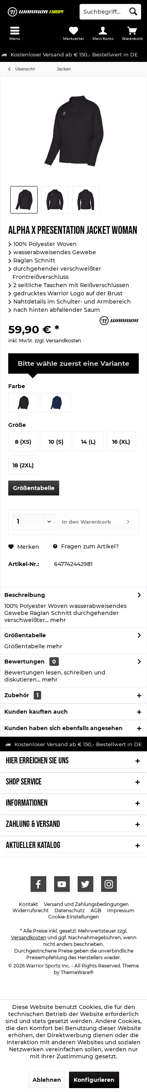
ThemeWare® (77, 972)
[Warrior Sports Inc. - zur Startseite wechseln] (37, 12)
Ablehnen (47, 1079)
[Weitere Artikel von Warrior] (119, 320)
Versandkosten (28, 937)
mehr (57, 620)
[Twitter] (85, 884)
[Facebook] (38, 884)
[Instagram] (109, 884)
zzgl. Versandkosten (57, 341)
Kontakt (28, 904)
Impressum (120, 910)
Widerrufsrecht (31, 910)
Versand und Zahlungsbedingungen (86, 904)
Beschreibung (24, 594)
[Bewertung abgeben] (53, 319)
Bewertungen (24, 661)
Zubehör (21, 695)
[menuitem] (14, 33)
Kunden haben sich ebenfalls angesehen (63, 728)
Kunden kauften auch (36, 711)
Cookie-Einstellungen (73, 917)
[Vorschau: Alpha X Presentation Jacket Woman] (24, 199)
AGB (96, 910)
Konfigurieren (94, 1079)
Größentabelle (33, 488)
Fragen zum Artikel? (89, 546)
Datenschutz (69, 910)
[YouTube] (62, 884)
